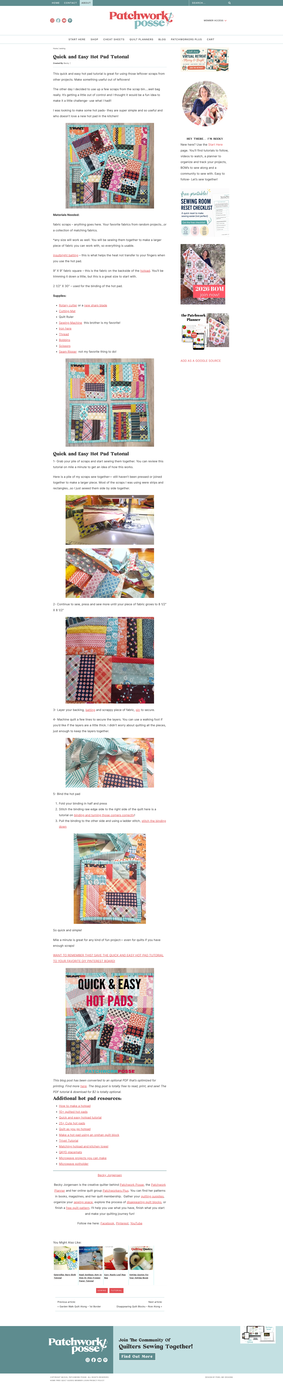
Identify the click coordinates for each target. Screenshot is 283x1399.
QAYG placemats (70, 1152)
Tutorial (116, 1290)
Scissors (64, 346)
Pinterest (122, 1223)
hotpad (145, 270)
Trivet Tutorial (68, 1140)
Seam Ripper (68, 351)
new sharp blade (95, 305)
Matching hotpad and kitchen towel (83, 1146)
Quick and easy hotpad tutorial (80, 1117)
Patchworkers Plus (116, 1190)
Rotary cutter (68, 305)
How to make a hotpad (75, 1106)
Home (53, 1380)
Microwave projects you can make (83, 1158)
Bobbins (64, 340)
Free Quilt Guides (65, 1380)
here (83, 1086)
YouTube (136, 1223)
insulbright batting (65, 255)
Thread (64, 334)
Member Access (213, 20)
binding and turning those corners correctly (104, 815)
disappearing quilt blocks (144, 1202)
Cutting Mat (67, 311)
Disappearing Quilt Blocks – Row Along (138, 1306)
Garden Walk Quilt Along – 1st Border (80, 1306)
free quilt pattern (77, 1208)
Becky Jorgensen (110, 1175)
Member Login (82, 1380)
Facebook (107, 1223)
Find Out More (137, 1356)
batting (90, 710)
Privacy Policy (96, 1380)
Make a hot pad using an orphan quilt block (89, 1135)
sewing (102, 1290)
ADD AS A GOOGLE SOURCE (201, 361)
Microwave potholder (73, 1164)
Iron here (65, 328)
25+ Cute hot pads (72, 1123)
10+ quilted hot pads (73, 1112)
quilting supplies (152, 1196)
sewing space (83, 1202)
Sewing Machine (70, 323)
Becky (66, 63)
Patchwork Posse (141, 20)
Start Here (215, 144)
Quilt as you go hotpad (75, 1129)
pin (138, 710)
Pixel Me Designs (224, 1377)
